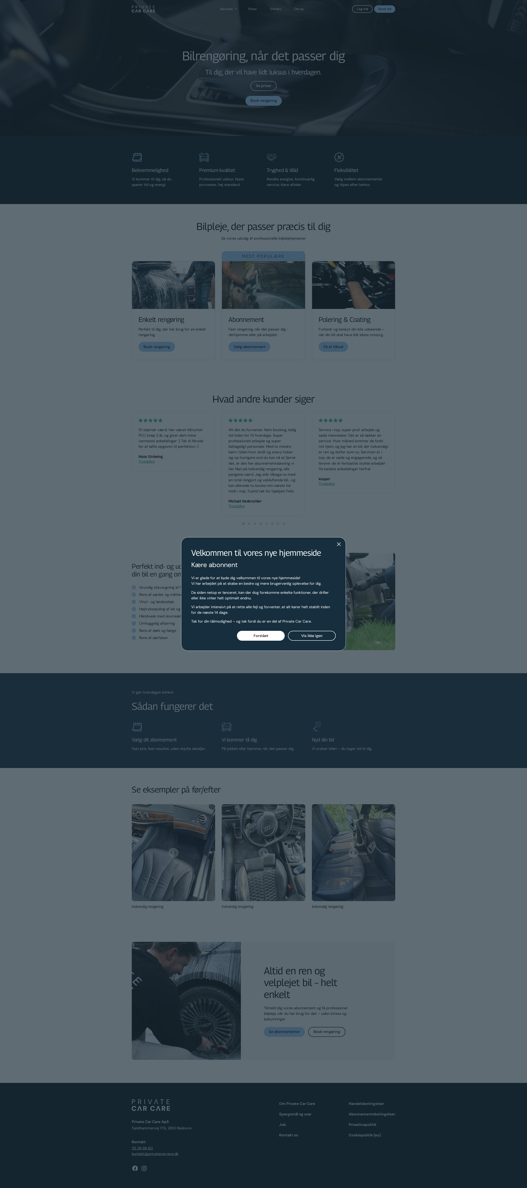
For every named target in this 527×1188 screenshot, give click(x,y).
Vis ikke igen (312, 635)
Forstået (261, 635)
